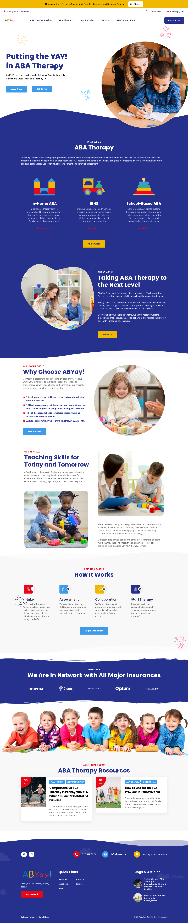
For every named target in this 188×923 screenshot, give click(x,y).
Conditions (44, 917)
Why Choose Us (67, 20)
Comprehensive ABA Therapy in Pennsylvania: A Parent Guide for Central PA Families (68, 794)
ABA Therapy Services (41, 20)
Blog (61, 888)
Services (63, 879)
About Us (80, 879)
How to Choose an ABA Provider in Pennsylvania (142, 790)
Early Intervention (75, 781)
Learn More (16, 89)
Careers (106, 20)
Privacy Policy (27, 917)
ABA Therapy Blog (126, 20)
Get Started (135, 4)
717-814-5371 (156, 11)
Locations (63, 884)
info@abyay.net (177, 11)
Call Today (42, 89)
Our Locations (88, 20)
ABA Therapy (57, 781)
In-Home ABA (149, 781)
